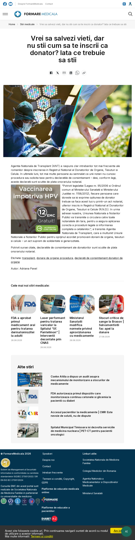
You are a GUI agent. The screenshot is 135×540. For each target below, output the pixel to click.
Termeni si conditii (42, 536)
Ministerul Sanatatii (93, 493)
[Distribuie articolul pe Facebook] (51, 72)
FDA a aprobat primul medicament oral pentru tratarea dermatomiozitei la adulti (23, 326)
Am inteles (120, 530)
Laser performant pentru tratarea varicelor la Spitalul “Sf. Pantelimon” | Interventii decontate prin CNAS (52, 330)
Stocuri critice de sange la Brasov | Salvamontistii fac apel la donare (111, 325)
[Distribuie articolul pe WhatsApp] (77, 72)
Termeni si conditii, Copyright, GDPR (58, 480)
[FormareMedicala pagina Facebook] (5, 4)
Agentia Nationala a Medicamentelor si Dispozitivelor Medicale (100, 482)
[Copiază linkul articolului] (84, 72)
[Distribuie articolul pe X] (57, 72)
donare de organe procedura (55, 258)
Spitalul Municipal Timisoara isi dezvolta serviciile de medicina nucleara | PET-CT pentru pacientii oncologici (83, 431)
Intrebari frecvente (52, 472)
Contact (49, 4)
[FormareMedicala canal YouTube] (11, 4)
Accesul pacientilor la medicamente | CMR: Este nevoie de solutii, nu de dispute (82, 414)
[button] (124, 4)
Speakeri (47, 453)
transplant (28, 258)
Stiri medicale (27, 24)
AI (126, 531)
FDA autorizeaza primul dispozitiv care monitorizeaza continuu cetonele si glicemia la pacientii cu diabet (81, 397)
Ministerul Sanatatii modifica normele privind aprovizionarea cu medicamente (82, 326)
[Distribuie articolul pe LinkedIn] (70, 72)
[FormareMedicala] (36, 14)
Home (12, 24)
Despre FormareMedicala (30, 4)
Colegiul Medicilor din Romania (99, 471)
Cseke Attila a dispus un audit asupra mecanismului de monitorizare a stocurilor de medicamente (80, 380)
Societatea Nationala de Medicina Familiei (101, 461)
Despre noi (48, 459)
